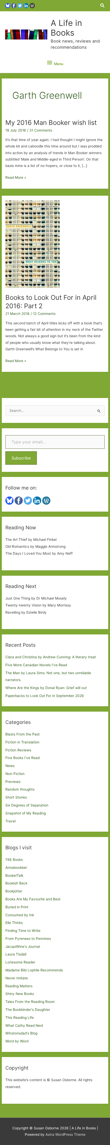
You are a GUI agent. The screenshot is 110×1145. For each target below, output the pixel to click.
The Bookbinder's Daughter (27, 1010)
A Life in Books (66, 28)
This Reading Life (19, 1017)
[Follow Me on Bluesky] (7, 5)
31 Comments (40, 130)
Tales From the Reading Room (30, 1002)
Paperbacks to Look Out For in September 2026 (44, 696)
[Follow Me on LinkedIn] (26, 5)
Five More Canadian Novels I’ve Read (36, 665)
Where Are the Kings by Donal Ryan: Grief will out (46, 688)
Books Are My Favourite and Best (32, 899)
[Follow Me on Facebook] (13, 5)
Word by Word (16, 1041)
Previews (12, 782)
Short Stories (16, 797)
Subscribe (21, 458)
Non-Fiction (15, 774)
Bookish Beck (16, 883)
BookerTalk (14, 875)
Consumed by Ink (19, 915)
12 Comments (44, 314)
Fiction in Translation (22, 742)
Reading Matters (18, 986)
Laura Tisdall (15, 954)
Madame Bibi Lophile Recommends (34, 970)
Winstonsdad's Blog (21, 1033)
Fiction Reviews (18, 750)
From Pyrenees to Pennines (28, 939)
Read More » (15, 178)
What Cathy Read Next (24, 1025)
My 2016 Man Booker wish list (51, 122)
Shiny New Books (19, 994)
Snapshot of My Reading (25, 813)
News (10, 766)
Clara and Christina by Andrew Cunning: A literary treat (50, 657)
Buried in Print (16, 907)
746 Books (14, 860)
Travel (10, 821)
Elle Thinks (14, 923)
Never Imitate (16, 978)
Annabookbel (16, 867)
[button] (102, 5)
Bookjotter (13, 891)
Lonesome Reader (20, 962)
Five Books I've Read (22, 758)
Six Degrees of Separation (26, 805)
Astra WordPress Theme (65, 1134)
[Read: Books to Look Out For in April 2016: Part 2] (32, 244)
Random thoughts (20, 789)
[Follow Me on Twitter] (20, 5)
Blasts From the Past (22, 734)
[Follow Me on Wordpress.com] (32, 5)
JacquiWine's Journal (22, 946)
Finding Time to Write (22, 931)
